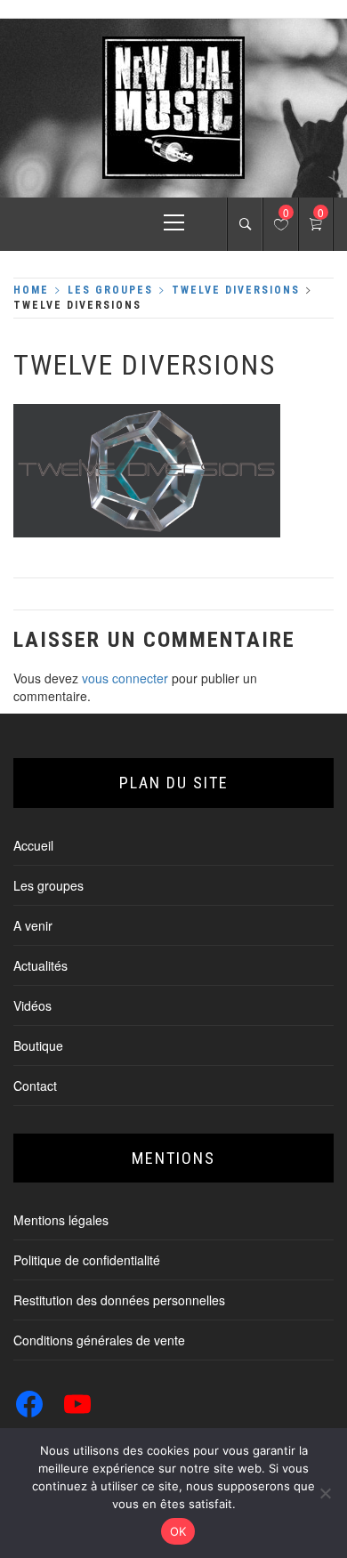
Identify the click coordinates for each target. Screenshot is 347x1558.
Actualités (40, 965)
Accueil (33, 845)
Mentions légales (61, 1220)
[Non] (325, 1493)
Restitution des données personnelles (119, 1300)
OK (178, 1531)
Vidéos (32, 1005)
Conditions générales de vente (99, 1340)
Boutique (38, 1045)
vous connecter (125, 678)
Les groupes (48, 885)
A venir (32, 925)
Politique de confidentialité (86, 1260)
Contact (35, 1085)
